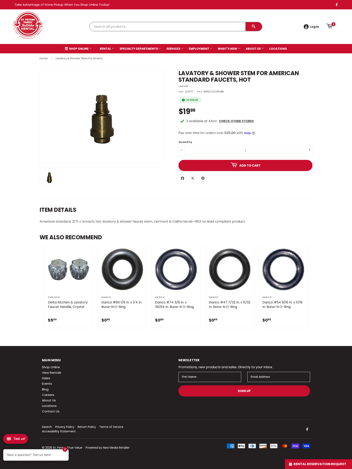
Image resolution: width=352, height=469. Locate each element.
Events (47, 383)
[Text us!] (15, 440)
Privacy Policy (64, 427)
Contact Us (50, 411)
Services (173, 49)
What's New (228, 49)
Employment (199, 49)
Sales (46, 378)
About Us (253, 49)
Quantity (185, 142)
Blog (45, 389)
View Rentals (51, 372)
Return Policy (87, 427)
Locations (278, 49)
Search (47, 427)
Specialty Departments (139, 49)
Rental (106, 49)
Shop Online (78, 49)
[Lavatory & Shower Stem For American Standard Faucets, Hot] (50, 177)
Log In (314, 27)
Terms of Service (111, 427)
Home (44, 58)
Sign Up (244, 391)
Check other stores (236, 121)
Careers (48, 395)
